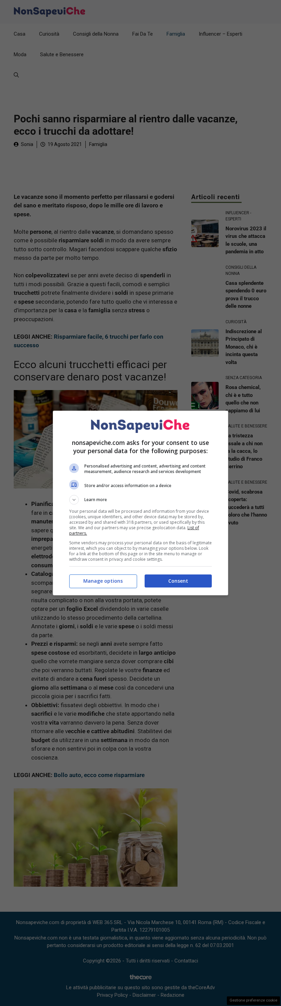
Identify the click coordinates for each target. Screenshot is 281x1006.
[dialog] (140, 503)
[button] (140, 500)
